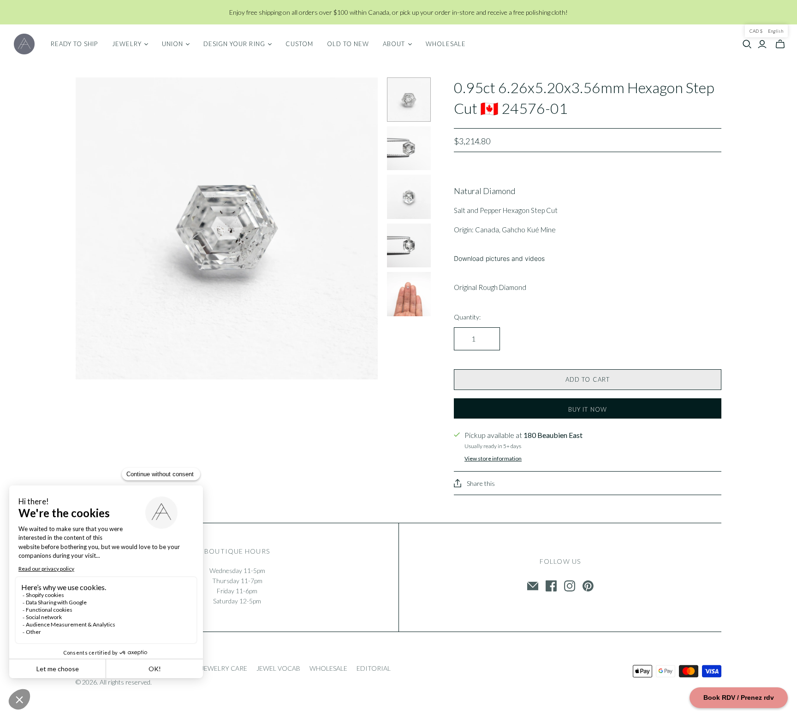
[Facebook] (551, 585)
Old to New (348, 43)
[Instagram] (569, 585)
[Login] (762, 44)
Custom (299, 43)
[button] (766, 30)
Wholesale (446, 43)
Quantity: (467, 317)
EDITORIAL (374, 668)
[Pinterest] (588, 585)
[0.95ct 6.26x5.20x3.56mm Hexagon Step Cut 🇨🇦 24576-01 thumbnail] (409, 99)
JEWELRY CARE (224, 668)
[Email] (532, 585)
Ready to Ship (74, 43)
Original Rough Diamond (490, 287)
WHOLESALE (328, 668)
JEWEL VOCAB (278, 668)
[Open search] (747, 44)
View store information (493, 458)
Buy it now (587, 409)
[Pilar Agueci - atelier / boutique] (24, 44)
